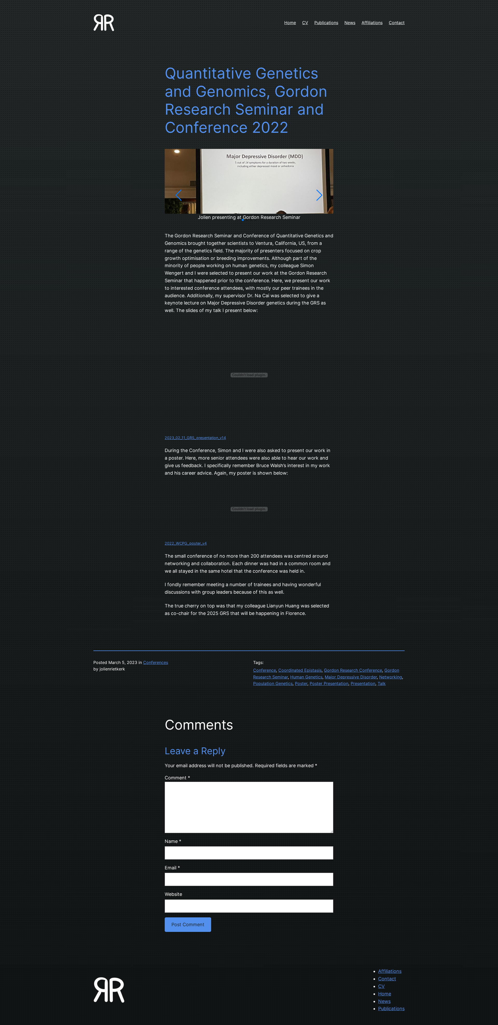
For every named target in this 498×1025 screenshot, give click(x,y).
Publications (391, 1008)
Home (384, 993)
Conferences (155, 662)
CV (381, 986)
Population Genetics (273, 683)
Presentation (363, 683)
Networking (390, 677)
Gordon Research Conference (353, 670)
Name (173, 841)
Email (172, 867)
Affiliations (390, 971)
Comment (177, 777)
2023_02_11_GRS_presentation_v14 (195, 437)
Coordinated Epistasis (300, 670)
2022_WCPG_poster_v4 (186, 543)
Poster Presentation (329, 683)
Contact (387, 978)
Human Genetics (306, 677)
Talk (382, 683)
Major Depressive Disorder (351, 677)
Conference (264, 670)
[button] (243, 220)
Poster (301, 683)
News (384, 1001)
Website (173, 894)
